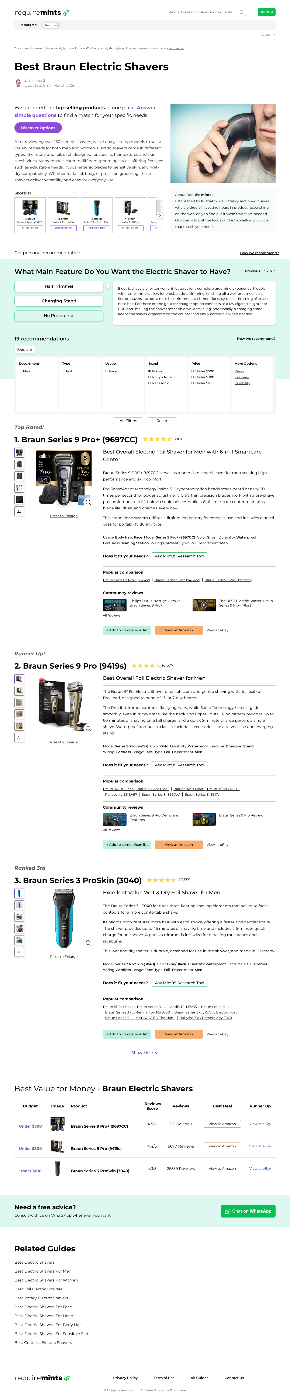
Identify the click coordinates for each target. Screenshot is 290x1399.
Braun (49, 25)
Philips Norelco (164, 377)
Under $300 (204, 377)
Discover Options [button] (38, 128)
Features (242, 377)
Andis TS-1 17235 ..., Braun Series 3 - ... (200, 1007)
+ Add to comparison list (127, 630)
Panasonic (160, 383)
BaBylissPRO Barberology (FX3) (205, 1018)
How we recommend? (259, 253)
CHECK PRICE (30, 228)
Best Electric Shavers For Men (42, 1271)
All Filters (128, 420)
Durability (242, 383)
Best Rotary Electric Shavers (41, 1298)
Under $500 (204, 371)
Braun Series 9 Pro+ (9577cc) (126, 580)
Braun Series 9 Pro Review (241, 815)
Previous (252, 271)
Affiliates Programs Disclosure (163, 1390)
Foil (68, 371)
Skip (268, 271)
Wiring (240, 371)
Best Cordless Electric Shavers (43, 1342)
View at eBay (217, 630)
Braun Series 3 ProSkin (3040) (100, 1171)
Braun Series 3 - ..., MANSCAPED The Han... (140, 1018)
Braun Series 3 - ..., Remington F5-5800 (137, 1012)
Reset (161, 420)
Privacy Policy (125, 1378)
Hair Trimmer (59, 286)
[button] (145, 35)
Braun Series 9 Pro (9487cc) (177, 580)
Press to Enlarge (64, 516)
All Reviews (111, 615)
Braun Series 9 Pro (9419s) (96, 1148)
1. (76, 439)
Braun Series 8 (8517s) (202, 794)
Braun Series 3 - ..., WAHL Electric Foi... (205, 1012)
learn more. (176, 48)
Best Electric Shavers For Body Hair (48, 1324)
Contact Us (234, 1378)
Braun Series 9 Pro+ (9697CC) (99, 1126)
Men (26, 371)
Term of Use (164, 1378)
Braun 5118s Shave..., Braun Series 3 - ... (134, 1007)
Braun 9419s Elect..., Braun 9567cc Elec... (136, 789)
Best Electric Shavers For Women (46, 1280)
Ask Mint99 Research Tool (179, 556)
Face (112, 371)
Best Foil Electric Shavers (38, 1289)
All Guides (199, 1378)
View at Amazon (179, 630)
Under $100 (204, 383)
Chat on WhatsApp (252, 1211)
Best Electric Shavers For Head (43, 1316)
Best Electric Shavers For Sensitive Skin (51, 1333)
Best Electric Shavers (34, 1262)
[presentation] (18, 215)
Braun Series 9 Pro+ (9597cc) (228, 580)
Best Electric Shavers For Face (43, 1307)
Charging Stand (59, 300)
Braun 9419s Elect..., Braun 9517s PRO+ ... (206, 789)
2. (70, 665)
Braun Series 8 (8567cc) (160, 794)
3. (78, 880)
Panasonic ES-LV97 (121, 794)
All (19, 511)
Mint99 (266, 12)
